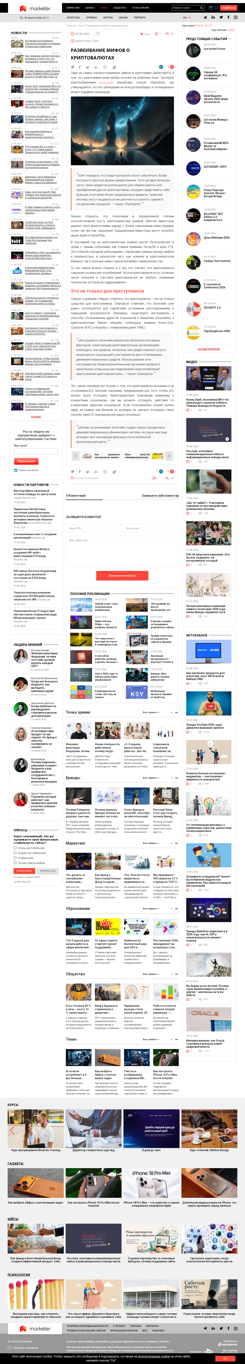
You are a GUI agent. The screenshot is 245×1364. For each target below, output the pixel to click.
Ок (225, 1358)
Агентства (73, 17)
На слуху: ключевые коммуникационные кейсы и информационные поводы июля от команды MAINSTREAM (207, 456)
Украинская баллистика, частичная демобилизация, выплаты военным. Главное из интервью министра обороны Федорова (34, 516)
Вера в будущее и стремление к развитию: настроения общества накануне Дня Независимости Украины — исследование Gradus (43, 285)
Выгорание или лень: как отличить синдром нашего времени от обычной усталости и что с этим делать (36, 1315)
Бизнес (90, 8)
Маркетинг (73, 8)
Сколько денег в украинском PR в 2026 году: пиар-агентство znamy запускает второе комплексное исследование (42, 346)
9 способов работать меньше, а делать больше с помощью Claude (106, 660)
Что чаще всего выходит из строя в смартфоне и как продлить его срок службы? (106, 644)
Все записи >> (151, 712)
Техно (104, 8)
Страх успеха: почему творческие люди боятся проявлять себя (209, 1315)
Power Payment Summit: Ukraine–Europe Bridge (215, 193)
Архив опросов (22, 881)
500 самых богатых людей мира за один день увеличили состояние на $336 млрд (35, 574)
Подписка (228, 8)
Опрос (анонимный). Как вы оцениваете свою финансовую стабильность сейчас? (36, 839)
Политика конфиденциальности (87, 1326)
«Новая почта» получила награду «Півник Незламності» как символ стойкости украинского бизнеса (42, 104)
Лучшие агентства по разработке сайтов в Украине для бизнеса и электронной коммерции (161, 643)
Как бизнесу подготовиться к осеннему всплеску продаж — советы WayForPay (41, 331)
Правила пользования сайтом (86, 1331)
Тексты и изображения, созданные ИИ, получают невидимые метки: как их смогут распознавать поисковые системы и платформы (43, 391)
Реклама (135, 1326)
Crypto (147, 34)
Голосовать (24, 871)
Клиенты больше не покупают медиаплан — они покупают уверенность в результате (206, 776)
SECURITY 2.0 (212, 307)
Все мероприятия (209, 349)
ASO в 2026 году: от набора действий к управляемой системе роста (106, 678)
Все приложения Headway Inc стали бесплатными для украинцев (41, 240)
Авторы (108, 17)
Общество (120, 8)
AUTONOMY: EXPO (215, 166)
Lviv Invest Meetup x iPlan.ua (216, 121)
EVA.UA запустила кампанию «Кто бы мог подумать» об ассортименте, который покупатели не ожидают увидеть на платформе (208, 560)
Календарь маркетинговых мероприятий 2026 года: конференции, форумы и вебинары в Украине (40, 270)
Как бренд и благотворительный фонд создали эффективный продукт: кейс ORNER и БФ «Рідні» (36, 1260)
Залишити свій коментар (160, 495)
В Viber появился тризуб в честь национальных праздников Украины (42, 210)
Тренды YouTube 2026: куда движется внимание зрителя (205, 726)
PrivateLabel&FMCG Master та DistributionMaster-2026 (216, 147)
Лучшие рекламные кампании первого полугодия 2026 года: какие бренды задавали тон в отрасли (206, 610)
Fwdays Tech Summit (217, 260)
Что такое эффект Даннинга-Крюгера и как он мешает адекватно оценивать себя (93, 1315)
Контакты (152, 1326)
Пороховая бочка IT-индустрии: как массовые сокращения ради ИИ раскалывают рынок (35, 614)
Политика (158, 1331)
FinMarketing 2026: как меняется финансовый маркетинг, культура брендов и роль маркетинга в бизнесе (43, 255)
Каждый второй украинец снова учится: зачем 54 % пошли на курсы (42, 376)
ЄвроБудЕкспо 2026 (217, 331)
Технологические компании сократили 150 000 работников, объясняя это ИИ (34, 596)
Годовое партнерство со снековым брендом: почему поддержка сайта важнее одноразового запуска (151, 1260)
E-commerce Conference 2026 (214, 286)
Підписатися (26, 461)
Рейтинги (139, 17)
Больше (36, 416)
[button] (176, 712)
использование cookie (154, 1356)
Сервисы (91, 17)
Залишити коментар (122, 575)
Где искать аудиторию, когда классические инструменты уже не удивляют (209, 1260)
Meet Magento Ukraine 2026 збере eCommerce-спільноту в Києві (216, 100)
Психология (19, 1275)
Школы (123, 17)
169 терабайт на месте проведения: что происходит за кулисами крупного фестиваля (162, 611)
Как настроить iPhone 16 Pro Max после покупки (93, 1204)
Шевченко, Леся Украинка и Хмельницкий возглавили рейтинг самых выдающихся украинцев (41, 180)
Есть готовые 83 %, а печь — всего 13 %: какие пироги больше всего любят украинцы (42, 149)
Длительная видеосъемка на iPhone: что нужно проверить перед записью (209, 1204)
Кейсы (13, 1219)
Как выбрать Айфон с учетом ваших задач (35, 1202)
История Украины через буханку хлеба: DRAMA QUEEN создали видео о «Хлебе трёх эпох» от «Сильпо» (42, 74)
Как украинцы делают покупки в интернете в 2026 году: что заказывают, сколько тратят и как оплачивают (42, 59)
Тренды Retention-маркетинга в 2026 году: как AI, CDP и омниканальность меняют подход (206, 936)
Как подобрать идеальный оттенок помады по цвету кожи (35, 492)
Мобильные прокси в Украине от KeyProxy (161, 694)
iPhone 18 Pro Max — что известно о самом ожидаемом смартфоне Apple (151, 1204)
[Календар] (211, 8)
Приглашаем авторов (123, 1331)
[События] (216, 8)
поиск (201, 8)
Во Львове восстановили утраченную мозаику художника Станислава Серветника (42, 43)
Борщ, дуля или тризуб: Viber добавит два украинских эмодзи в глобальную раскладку (43, 195)
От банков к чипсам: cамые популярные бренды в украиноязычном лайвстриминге (40, 406)
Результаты (48, 871)
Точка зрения (140, 8)
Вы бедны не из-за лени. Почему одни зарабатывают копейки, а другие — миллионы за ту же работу (207, 990)
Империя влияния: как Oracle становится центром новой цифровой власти (205, 1043)
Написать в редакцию (87, 478)
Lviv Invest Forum (214, 48)
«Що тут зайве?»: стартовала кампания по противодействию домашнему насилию (42, 316)
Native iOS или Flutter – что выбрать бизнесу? (106, 624)
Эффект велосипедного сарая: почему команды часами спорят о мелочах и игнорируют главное (151, 1315)
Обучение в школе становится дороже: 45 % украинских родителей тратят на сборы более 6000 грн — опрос (42, 301)
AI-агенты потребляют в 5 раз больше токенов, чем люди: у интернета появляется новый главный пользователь (41, 119)
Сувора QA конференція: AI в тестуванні (215, 75)
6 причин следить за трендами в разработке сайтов (162, 624)
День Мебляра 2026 (217, 237)
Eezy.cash (106, 82)
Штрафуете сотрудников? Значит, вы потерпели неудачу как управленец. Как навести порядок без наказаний (208, 881)
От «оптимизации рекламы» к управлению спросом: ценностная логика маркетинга (208, 827)
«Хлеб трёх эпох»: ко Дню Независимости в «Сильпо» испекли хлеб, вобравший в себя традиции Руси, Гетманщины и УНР (40, 225)
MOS (144, 1331)
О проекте (119, 1326)
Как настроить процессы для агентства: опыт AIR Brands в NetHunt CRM (205, 676)
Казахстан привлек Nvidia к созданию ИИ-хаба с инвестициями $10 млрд (32, 553)
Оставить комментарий (27, 877)
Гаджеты (15, 1163)
